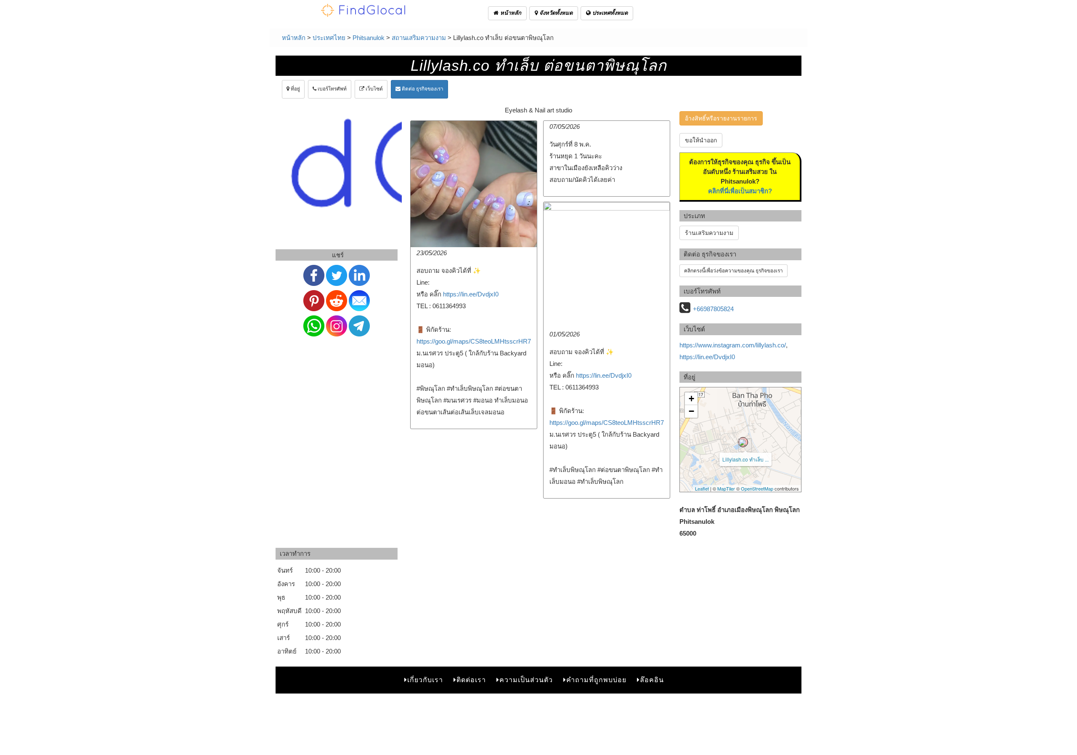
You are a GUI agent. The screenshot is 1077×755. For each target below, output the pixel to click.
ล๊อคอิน (652, 679)
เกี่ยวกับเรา (425, 679)
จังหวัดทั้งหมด (555, 13)
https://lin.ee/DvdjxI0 (471, 294)
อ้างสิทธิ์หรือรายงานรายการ (721, 118)
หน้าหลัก (510, 13)
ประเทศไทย (329, 37)
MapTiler (726, 488)
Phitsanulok (369, 37)
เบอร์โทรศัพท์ (331, 89)
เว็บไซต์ (373, 89)
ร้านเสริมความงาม (709, 232)
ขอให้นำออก (701, 140)
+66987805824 (713, 308)
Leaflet (702, 488)
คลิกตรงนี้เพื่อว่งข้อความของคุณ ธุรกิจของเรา (733, 271)
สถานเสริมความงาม (419, 37)
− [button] (691, 411)
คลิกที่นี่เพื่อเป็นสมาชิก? (740, 191)
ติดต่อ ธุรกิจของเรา (422, 89)
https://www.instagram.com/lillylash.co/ (732, 345)
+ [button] (691, 398)
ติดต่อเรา (471, 679)
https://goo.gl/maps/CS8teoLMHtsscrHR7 (473, 341)
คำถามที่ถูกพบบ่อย (596, 679)
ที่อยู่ (294, 89)
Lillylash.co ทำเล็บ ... (745, 459)
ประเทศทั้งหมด (609, 13)
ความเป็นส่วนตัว (526, 679)
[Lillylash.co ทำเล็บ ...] (743, 442)
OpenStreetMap (757, 488)
